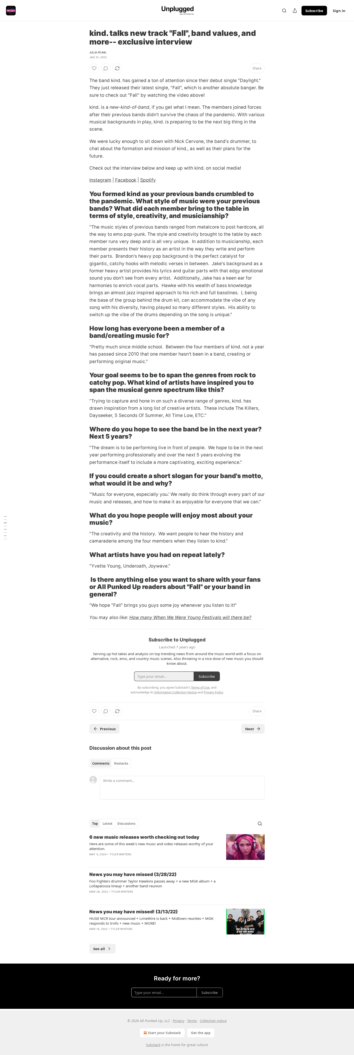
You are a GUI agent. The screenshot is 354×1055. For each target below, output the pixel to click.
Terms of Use (200, 687)
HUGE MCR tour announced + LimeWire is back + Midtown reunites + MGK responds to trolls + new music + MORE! (151, 921)
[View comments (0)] (106, 68)
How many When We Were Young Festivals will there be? (190, 617)
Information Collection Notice (175, 692)
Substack (153, 1044)
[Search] (284, 10)
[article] (177, 848)
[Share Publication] (295, 10)
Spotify (148, 180)
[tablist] (110, 763)
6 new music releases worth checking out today (144, 837)
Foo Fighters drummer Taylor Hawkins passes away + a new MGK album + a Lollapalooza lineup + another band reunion (152, 883)
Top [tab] (95, 823)
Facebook (125, 180)
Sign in (339, 10)
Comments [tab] (100, 763)
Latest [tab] (107, 823)
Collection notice (213, 1020)
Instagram (100, 180)
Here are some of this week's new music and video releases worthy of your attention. (151, 846)
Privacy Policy (213, 692)
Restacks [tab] (121, 763)
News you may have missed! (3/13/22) (133, 911)
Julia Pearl (97, 52)
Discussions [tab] (126, 823)
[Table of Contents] (5, 527)
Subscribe (314, 10)
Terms (192, 1020)
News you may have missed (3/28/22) (133, 874)
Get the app (200, 1032)
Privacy (178, 1020)
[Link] (82, 205)
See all (99, 948)
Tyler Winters (120, 854)
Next (249, 728)
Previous (108, 728)
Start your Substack (164, 1032)
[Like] (94, 68)
